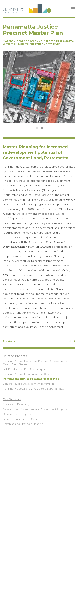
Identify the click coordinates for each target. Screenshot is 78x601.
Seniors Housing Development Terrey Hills (28, 383)
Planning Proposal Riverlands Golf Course (28, 373)
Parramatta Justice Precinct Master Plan (31, 378)
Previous (9, 341)
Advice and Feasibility (16, 404)
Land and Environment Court (20, 418)
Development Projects (17, 414)
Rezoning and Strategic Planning (23, 423)
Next (72, 341)
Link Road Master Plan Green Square (25, 369)
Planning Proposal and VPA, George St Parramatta (33, 388)
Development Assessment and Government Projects (35, 409)
